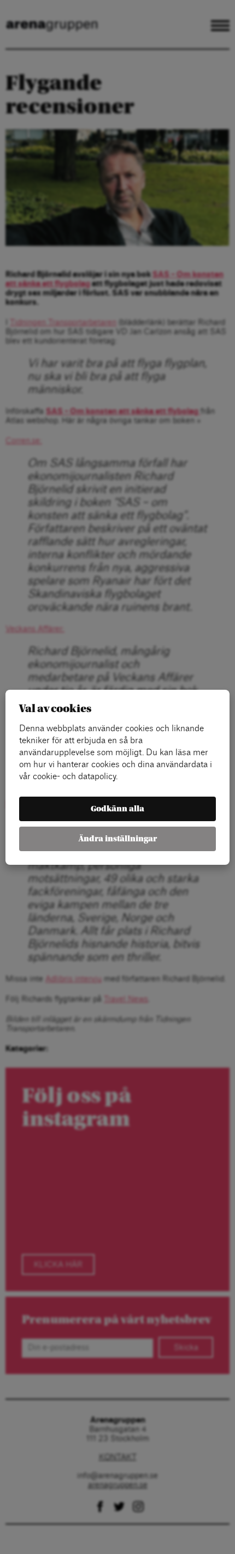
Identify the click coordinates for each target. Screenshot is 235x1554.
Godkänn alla (117, 809)
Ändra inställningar (118, 839)
